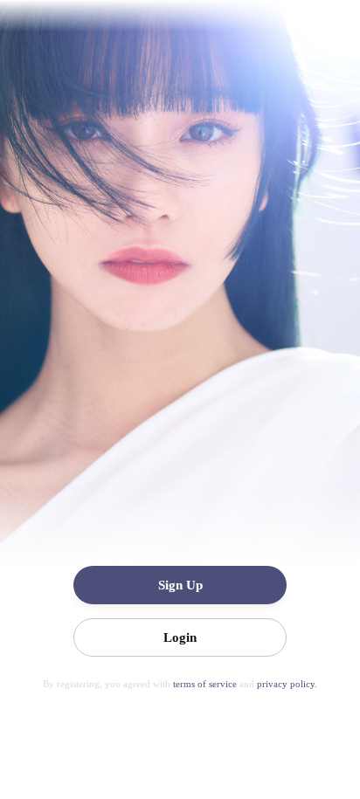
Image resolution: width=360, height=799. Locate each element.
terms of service (206, 683)
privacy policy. (287, 683)
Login (180, 637)
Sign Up (180, 585)
